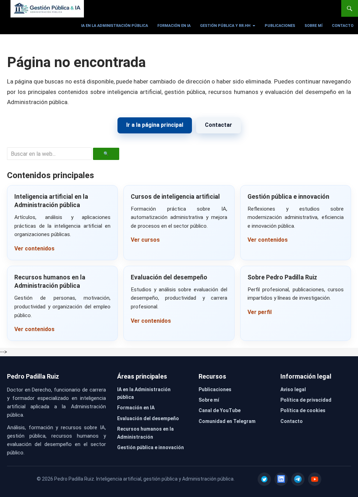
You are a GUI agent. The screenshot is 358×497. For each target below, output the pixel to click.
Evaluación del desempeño (148, 418)
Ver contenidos (34, 248)
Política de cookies (302, 410)
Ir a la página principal (154, 125)
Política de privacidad (305, 400)
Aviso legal (293, 389)
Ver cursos (145, 239)
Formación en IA (174, 25)
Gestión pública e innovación (150, 447)
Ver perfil (260, 312)
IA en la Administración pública (114, 25)
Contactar (218, 125)
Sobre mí (313, 25)
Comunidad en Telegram (227, 421)
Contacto (342, 25)
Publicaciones (280, 25)
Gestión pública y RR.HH (225, 25)
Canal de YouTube (220, 410)
